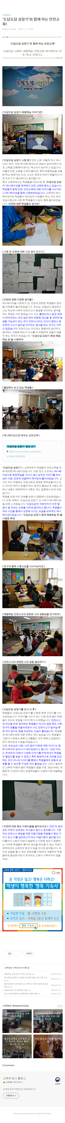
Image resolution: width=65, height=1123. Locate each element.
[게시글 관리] (18, 953)
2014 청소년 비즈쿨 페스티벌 (15, 990)
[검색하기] (61, 3)
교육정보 (6, 15)
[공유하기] (14, 953)
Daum (31, 1113)
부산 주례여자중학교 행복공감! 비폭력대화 (20, 994)
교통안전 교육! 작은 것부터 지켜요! (17, 974)
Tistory (48, 1113)
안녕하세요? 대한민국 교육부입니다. (19, 1089)
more (60, 1005)
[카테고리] (4, 3)
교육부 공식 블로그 (14, 1078)
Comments (8, 1065)
